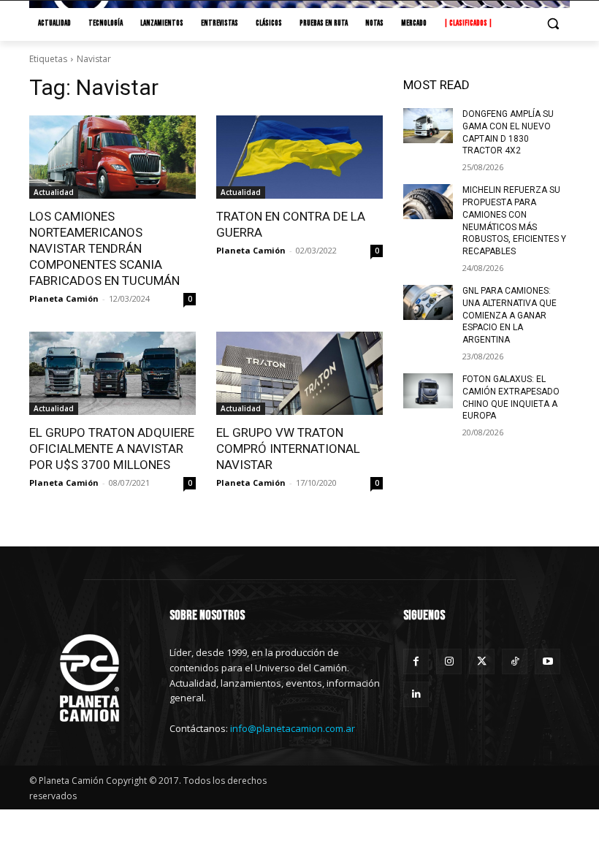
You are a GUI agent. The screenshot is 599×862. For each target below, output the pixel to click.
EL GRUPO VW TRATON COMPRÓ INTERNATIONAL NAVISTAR (288, 448)
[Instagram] (449, 661)
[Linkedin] (416, 694)
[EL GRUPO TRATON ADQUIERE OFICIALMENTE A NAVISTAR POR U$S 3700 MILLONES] (112, 373)
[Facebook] (416, 661)
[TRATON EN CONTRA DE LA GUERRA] (299, 157)
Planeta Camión (64, 298)
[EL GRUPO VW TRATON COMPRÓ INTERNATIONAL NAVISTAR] (299, 373)
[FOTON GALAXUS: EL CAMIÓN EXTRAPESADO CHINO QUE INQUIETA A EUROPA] (428, 390)
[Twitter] (482, 661)
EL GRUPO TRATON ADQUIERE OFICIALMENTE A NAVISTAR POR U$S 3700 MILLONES (111, 448)
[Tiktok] (514, 661)
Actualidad (54, 192)
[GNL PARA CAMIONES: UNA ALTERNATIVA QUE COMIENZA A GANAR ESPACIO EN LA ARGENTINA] (428, 302)
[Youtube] (547, 661)
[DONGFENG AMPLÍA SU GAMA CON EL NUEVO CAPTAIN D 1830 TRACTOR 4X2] (428, 125)
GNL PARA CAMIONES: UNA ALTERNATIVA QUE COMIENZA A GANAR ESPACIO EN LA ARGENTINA (509, 315)
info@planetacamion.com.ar (292, 728)
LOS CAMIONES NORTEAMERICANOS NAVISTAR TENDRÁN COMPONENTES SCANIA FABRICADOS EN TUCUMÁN (104, 248)
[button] (552, 24)
